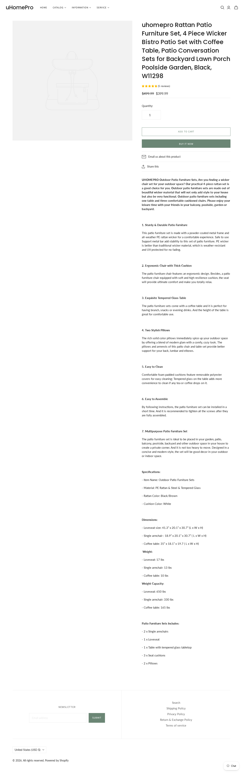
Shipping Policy (176, 708)
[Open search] (222, 7)
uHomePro (19, 7)
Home (43, 7)
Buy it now (186, 144)
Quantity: (147, 106)
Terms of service (176, 725)
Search (176, 702)
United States (27, 749)
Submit (96, 717)
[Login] (229, 8)
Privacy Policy (176, 714)
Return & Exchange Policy (176, 719)
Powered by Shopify (57, 760)
